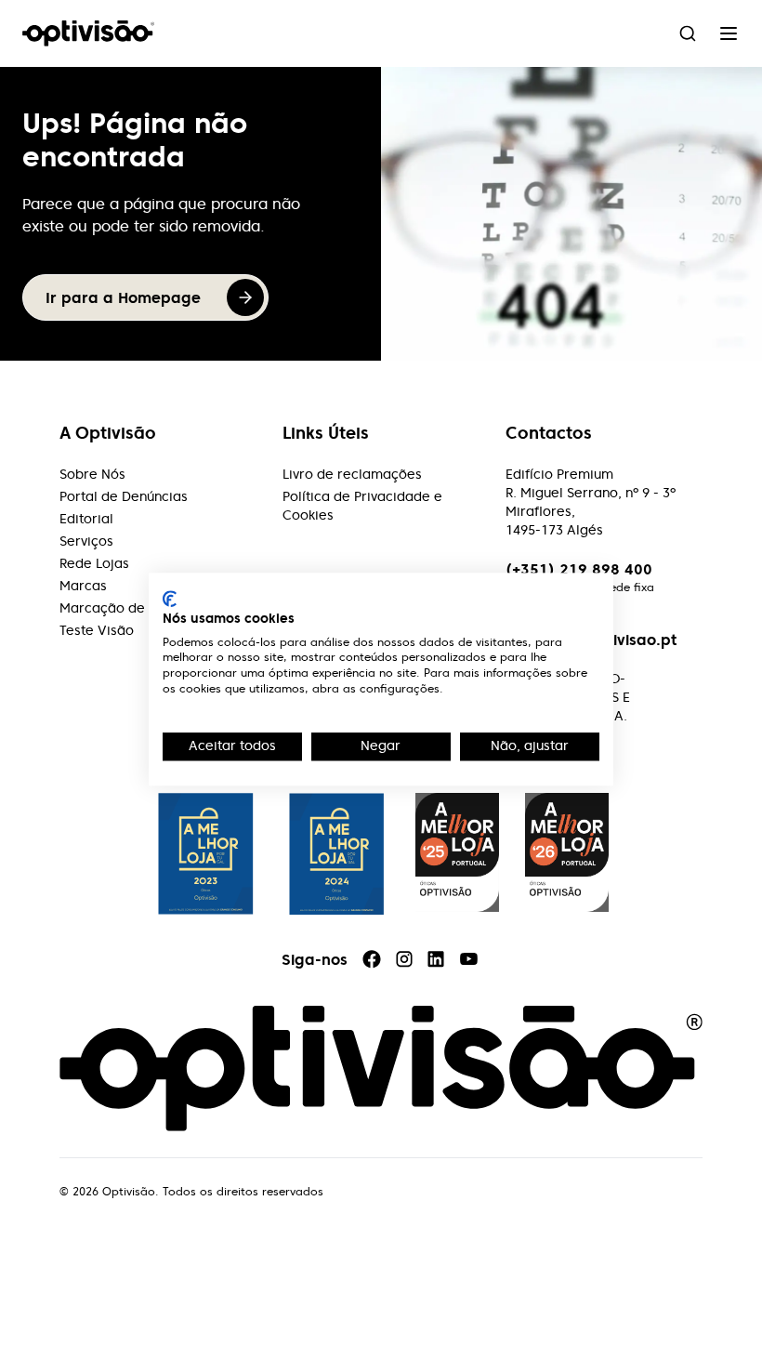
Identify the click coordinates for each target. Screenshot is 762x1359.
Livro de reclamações (352, 474)
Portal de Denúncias (123, 496)
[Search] (688, 33)
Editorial (86, 518)
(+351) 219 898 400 (579, 569)
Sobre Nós (92, 474)
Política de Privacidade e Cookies (362, 505)
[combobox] (688, 33)
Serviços (86, 541)
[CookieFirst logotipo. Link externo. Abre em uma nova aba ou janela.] (170, 598)
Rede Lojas (94, 563)
